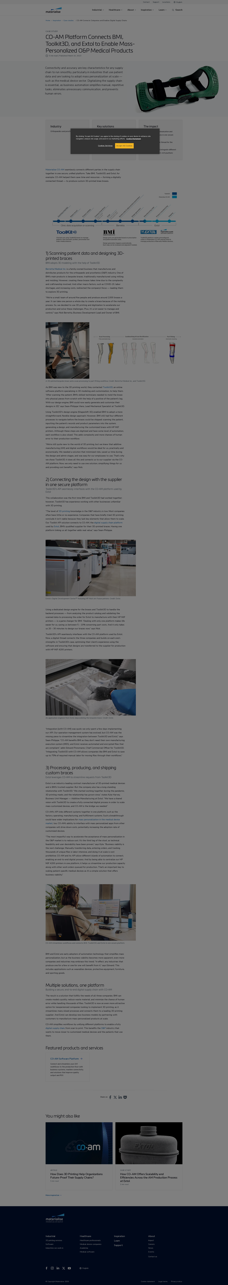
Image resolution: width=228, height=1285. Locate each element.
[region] (115, 141)
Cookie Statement (133, 139)
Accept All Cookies (124, 146)
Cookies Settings (105, 146)
